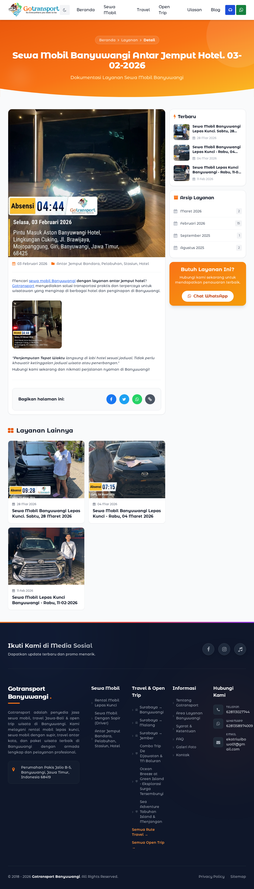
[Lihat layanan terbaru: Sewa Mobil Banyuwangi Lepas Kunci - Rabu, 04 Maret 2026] (182, 153)
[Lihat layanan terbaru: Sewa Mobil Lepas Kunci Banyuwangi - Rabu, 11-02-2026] (182, 173)
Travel (143, 9)
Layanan (129, 40)
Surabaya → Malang (151, 722)
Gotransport (23, 286)
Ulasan (194, 9)
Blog (215, 9)
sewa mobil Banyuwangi (52, 281)
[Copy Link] (150, 399)
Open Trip (164, 9)
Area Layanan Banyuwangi (189, 715)
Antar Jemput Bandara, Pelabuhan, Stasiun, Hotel (107, 738)
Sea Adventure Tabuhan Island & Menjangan (151, 811)
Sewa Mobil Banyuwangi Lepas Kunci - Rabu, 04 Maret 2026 (216, 152)
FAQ (180, 739)
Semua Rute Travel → (143, 832)
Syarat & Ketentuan (186, 728)
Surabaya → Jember (151, 735)
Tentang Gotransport (187, 702)
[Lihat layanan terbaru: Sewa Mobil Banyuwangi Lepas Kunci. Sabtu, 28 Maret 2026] (182, 132)
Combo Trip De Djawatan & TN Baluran (151, 753)
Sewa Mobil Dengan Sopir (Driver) (107, 718)
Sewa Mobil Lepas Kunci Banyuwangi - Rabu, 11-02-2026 (217, 172)
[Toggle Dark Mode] (65, 10)
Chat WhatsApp (210, 296)
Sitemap (238, 876)
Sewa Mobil (110, 9)
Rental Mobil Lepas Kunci (107, 702)
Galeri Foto (186, 747)
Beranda (86, 9)
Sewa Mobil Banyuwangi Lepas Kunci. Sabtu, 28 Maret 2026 (216, 131)
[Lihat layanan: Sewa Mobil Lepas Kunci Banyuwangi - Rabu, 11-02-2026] (46, 556)
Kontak (183, 755)
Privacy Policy (211, 876)
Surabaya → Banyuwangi (152, 709)
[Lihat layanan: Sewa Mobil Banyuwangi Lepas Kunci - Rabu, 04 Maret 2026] (127, 469)
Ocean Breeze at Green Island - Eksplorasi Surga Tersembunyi (152, 781)
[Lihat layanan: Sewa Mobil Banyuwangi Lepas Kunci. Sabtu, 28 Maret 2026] (46, 469)
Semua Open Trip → (148, 845)
